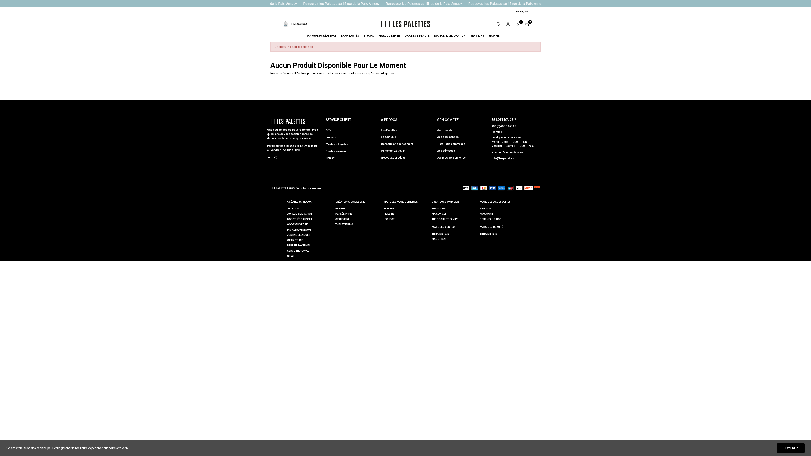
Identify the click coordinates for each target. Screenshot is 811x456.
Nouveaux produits (393, 157)
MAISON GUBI (439, 213)
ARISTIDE (485, 208)
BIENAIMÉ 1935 (440, 233)
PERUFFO (340, 208)
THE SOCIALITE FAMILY (445, 219)
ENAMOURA (439, 208)
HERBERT (389, 208)
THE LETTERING (344, 224)
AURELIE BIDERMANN (299, 213)
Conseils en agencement (397, 143)
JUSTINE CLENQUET (298, 234)
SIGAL (290, 256)
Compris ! (791, 448)
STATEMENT (342, 219)
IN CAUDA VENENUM (299, 229)
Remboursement (336, 151)
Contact (330, 158)
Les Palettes (389, 130)
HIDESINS (389, 213)
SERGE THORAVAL (298, 250)
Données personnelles (451, 157)
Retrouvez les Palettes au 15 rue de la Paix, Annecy (337, 4)
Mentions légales (337, 144)
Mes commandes (447, 136)
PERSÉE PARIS (343, 213)
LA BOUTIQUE (299, 24)
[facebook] (269, 157)
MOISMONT (486, 213)
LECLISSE (389, 219)
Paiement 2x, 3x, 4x (393, 150)
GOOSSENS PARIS (297, 224)
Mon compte (444, 130)
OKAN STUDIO (295, 240)
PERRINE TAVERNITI (298, 245)
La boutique (388, 136)
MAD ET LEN (439, 239)
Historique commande (450, 143)
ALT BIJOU (293, 208)
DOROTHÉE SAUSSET (299, 219)
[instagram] (275, 157)
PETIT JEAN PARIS (490, 219)
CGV (328, 130)
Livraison (331, 137)
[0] (517, 24)
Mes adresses (445, 150)
